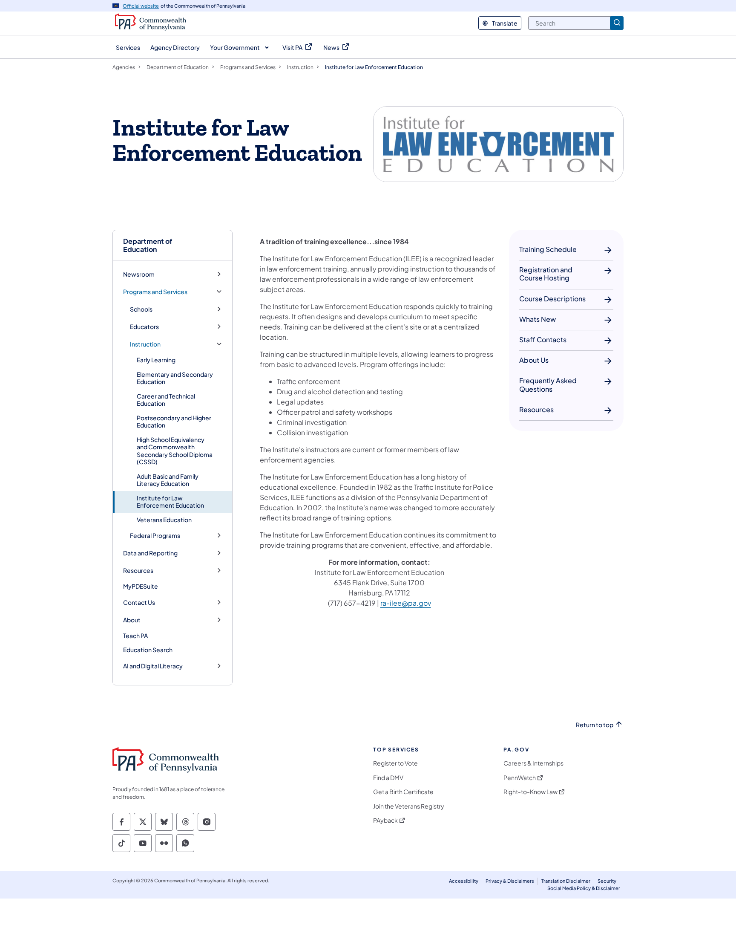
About (132, 620)
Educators (144, 326)
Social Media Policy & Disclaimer (583, 888)
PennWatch (519, 777)
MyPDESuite (140, 586)
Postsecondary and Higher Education (174, 421)
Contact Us (139, 602)
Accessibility (463, 881)
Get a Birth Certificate (403, 791)
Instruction (145, 344)
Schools (141, 309)
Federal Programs (155, 535)
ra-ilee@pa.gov (405, 602)
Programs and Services (155, 291)
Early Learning (156, 360)
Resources (138, 570)
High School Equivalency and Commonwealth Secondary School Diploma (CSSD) (175, 451)
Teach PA (135, 635)
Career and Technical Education (166, 399)
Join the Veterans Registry (408, 806)
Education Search (147, 649)
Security (607, 881)
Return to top (594, 724)
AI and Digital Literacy (153, 666)
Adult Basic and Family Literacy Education (167, 480)
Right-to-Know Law (530, 791)
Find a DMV (388, 777)
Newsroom (139, 274)
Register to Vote (395, 763)
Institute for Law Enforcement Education (170, 501)
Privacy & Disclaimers (510, 881)
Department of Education (147, 245)
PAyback (385, 820)
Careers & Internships (533, 763)
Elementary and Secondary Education (175, 378)
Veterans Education (164, 519)
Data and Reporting (150, 553)
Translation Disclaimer (565, 881)
